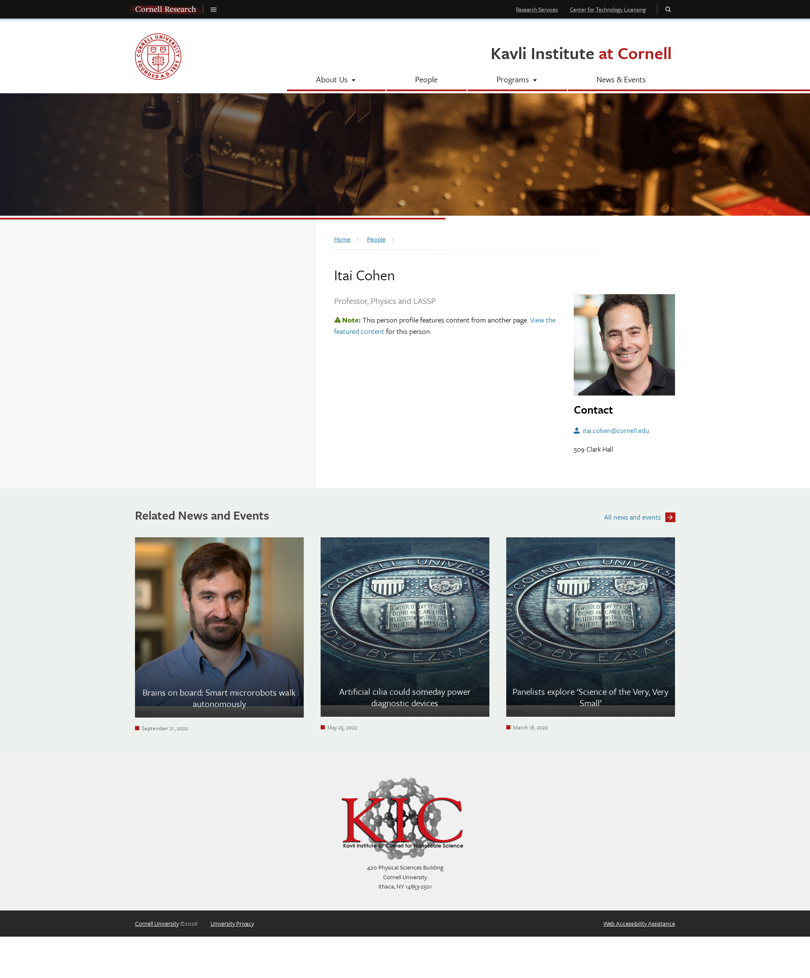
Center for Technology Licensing (608, 9)
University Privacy (232, 923)
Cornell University (157, 923)
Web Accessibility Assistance (639, 923)
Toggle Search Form (668, 9)
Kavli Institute (581, 53)
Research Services (537, 9)
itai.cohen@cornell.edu (616, 430)
